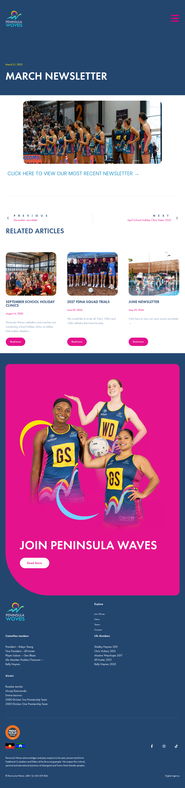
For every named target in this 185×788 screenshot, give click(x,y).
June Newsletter (144, 302)
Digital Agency (172, 775)
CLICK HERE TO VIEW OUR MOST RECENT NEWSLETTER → (73, 173)
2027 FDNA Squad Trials (88, 302)
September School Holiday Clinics (30, 304)
